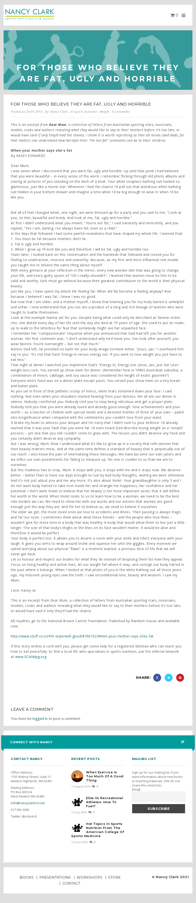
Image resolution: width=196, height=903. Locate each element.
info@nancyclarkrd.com (28, 803)
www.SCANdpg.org (30, 656)
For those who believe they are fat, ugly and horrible (81, 104)
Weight (104, 111)
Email (136, 789)
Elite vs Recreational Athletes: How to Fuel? (104, 802)
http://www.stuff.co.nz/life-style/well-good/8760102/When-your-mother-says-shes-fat (82, 636)
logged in (40, 718)
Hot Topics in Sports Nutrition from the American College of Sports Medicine (97, 830)
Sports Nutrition (85, 111)
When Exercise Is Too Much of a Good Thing (104, 776)
